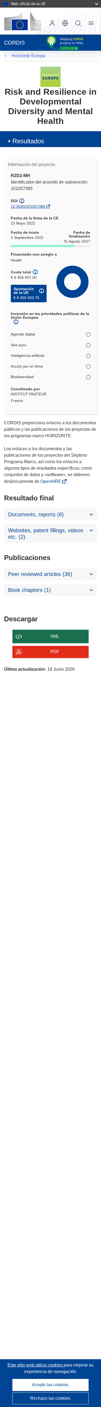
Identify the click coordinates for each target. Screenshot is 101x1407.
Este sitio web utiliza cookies (36, 1365)
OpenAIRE (51, 481)
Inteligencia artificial (27, 355)
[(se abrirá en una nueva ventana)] (22, 21)
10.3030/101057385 (28, 206)
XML (54, 636)
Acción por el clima (27, 366)
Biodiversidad (22, 377)
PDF (54, 651)
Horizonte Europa (28, 55)
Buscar (78, 23)
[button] (65, 23)
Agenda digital (23, 334)
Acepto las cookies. (50, 1384)
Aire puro (18, 345)
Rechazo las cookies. (50, 1398)
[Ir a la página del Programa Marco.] (50, 76)
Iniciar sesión (52, 23)
